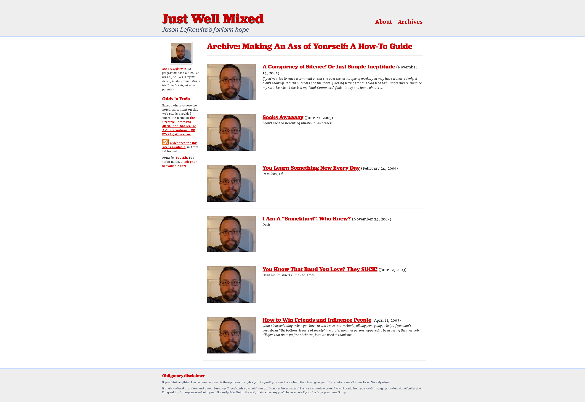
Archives (410, 21)
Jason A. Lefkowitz (174, 69)
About (383, 21)
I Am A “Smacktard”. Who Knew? (307, 218)
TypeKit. (182, 158)
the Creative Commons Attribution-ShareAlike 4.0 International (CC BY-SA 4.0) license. (179, 126)
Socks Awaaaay (283, 117)
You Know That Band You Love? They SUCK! (320, 269)
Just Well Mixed (212, 18)
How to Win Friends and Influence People (317, 319)
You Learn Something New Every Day (311, 167)
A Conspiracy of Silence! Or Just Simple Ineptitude (329, 66)
